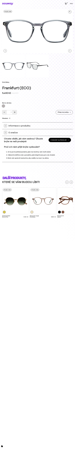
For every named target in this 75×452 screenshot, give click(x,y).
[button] (65, 3)
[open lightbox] (69, 11)
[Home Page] (7, 3)
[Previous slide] (67, 182)
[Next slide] (71, 182)
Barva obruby (6, 103)
